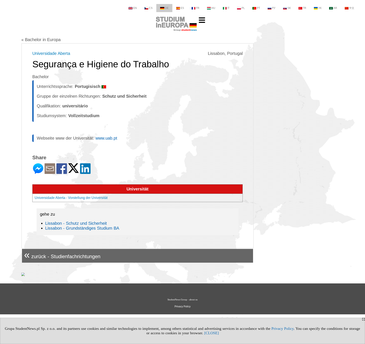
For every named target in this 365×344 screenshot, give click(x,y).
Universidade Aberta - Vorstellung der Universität (71, 198)
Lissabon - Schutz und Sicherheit (76, 223)
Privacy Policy (282, 328)
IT (228, 8)
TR (304, 8)
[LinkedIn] (85, 172)
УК (319, 8)
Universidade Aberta (51, 53)
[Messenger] (38, 172)
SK (289, 8)
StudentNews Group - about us (182, 299)
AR (335, 8)
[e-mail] (50, 172)
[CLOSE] (211, 333)
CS (151, 8)
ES (182, 8)
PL (243, 8)
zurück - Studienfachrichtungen (62, 254)
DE (167, 8)
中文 (351, 8)
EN (135, 8)
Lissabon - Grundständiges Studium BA (82, 228)
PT (258, 8)
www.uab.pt (106, 138)
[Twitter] (73, 171)
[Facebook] (61, 172)
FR (197, 8)
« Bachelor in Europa (41, 39)
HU (213, 8)
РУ (273, 8)
